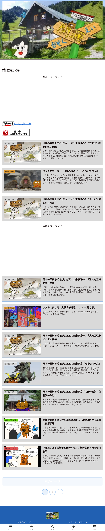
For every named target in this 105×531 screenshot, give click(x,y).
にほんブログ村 (22, 123)
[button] (97, 415)
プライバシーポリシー (26, 522)
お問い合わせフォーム (78, 522)
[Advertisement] (52, 98)
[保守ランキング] (16, 132)
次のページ (52, 481)
